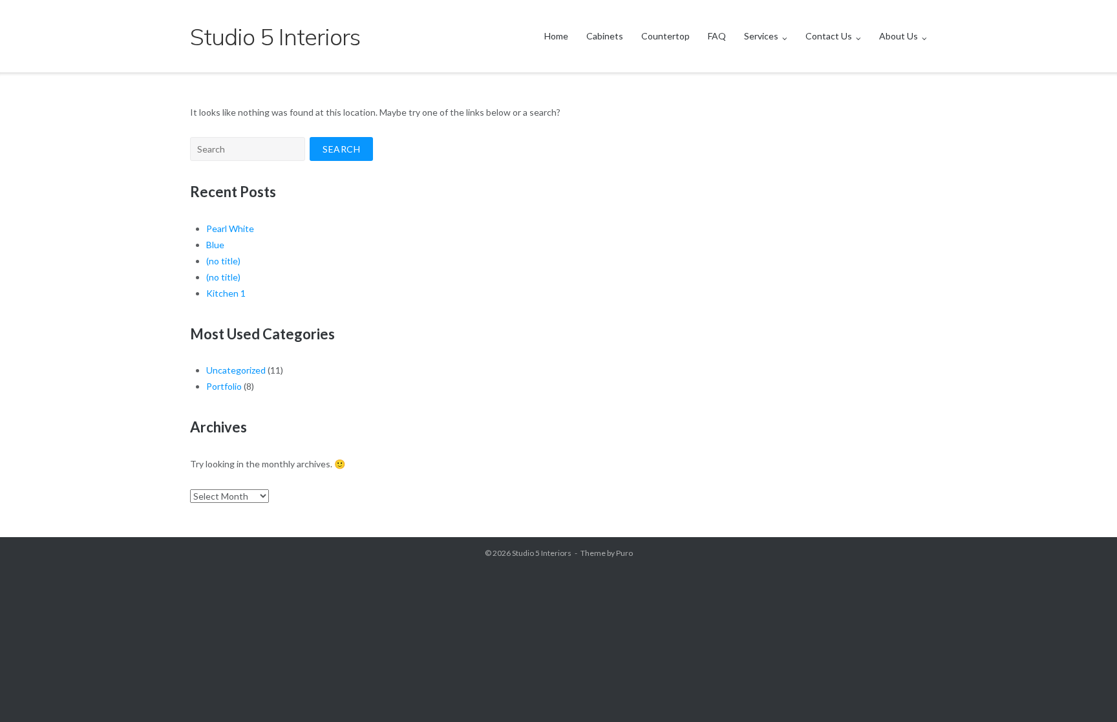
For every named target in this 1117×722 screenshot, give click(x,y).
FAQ (717, 35)
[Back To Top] (1085, 691)
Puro (624, 553)
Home (556, 35)
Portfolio (224, 386)
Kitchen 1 (226, 293)
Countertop (665, 35)
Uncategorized (236, 370)
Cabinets (604, 35)
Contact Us (828, 35)
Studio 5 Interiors (541, 553)
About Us (898, 35)
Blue (215, 244)
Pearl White (230, 228)
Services (761, 35)
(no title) (223, 260)
